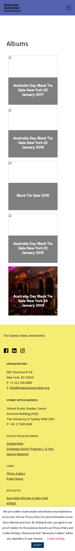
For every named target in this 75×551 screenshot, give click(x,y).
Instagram (22, 350)
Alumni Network (18, 454)
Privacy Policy (33, 517)
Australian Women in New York (27, 498)
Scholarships (15, 443)
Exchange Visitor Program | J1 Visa (30, 449)
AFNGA (11, 503)
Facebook (6, 350)
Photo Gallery (16, 473)
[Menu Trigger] (68, 8)
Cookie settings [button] (56, 538)
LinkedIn (14, 350)
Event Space (15, 478)
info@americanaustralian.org (30, 388)
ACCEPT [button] (37, 545)
